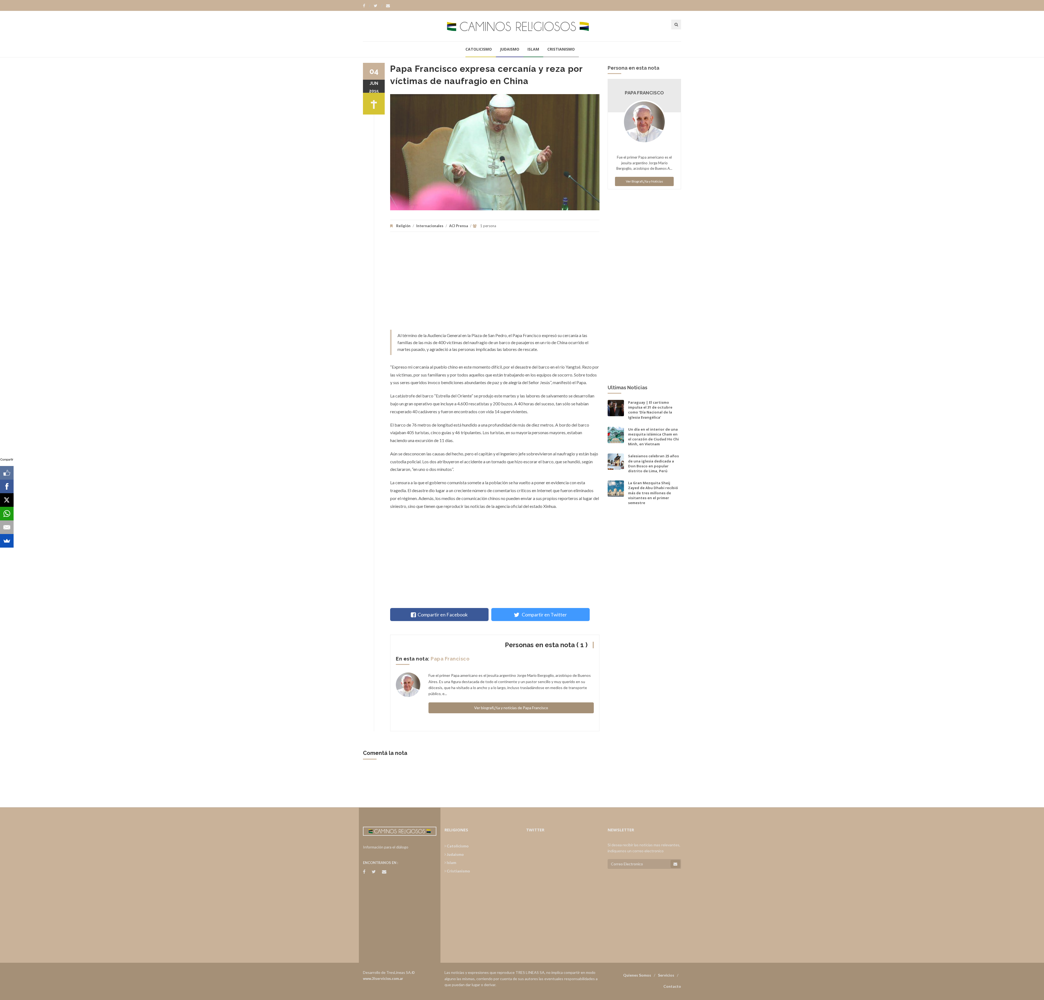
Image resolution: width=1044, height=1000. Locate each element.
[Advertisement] (494, 283)
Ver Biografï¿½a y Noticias (644, 181)
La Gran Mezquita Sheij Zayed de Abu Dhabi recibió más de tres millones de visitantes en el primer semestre (653, 492)
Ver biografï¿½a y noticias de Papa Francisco (511, 707)
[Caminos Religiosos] (522, 26)
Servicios (666, 975)
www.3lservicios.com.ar (383, 978)
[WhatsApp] (7, 513)
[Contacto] (388, 6)
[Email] (7, 527)
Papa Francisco (450, 659)
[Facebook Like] (7, 473)
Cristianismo (561, 49)
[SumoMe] (7, 541)
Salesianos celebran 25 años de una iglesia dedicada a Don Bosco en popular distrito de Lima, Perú (653, 463)
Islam (533, 49)
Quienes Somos (637, 975)
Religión (403, 226)
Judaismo (509, 49)
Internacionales (429, 226)
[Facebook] (366, 6)
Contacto (672, 986)
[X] (7, 500)
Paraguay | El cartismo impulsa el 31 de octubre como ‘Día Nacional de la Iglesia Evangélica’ (650, 410)
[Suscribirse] (675, 864)
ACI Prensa (458, 226)
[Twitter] (378, 6)
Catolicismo (478, 49)
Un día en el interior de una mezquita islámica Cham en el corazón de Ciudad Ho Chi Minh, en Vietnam (653, 437)
